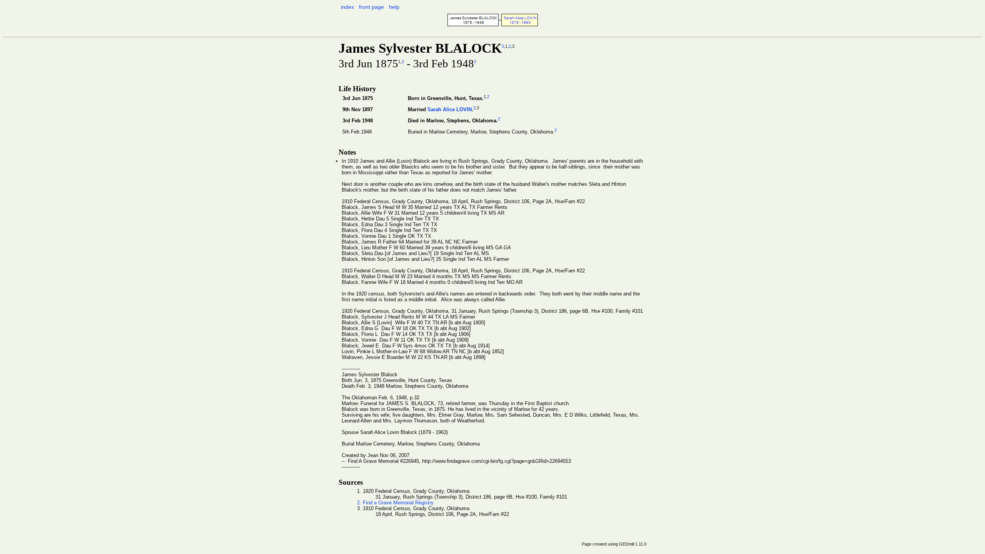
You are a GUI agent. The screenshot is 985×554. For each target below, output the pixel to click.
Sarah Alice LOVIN (449, 109)
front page (371, 7)
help (394, 7)
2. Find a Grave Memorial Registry (395, 503)
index (347, 7)
